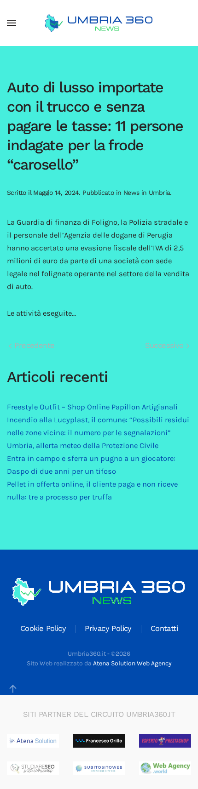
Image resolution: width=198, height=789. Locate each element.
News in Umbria (146, 192)
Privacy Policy (108, 628)
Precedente (33, 345)
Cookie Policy (43, 628)
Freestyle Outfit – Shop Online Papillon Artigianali (92, 407)
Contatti (164, 628)
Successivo (165, 345)
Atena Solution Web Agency (132, 663)
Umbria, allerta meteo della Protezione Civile (82, 445)
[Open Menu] (11, 23)
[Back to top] (13, 688)
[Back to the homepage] (99, 23)
